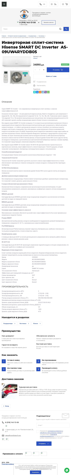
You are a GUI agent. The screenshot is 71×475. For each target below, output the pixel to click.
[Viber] (45, 92)
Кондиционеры (32, 36)
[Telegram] (43, 92)
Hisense (35, 58)
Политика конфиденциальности (12, 464)
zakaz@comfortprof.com (13, 435)
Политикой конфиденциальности (48, 435)
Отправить (42, 443)
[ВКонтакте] (37, 92)
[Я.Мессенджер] (34, 92)
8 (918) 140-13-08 (27, 22)
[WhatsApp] (48, 92)
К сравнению (41, 82)
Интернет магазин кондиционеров (17, 36)
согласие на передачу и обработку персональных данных (51, 432)
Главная (4, 36)
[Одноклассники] (40, 92)
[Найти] (60, 29)
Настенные (41, 36)
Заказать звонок (49, 22)
